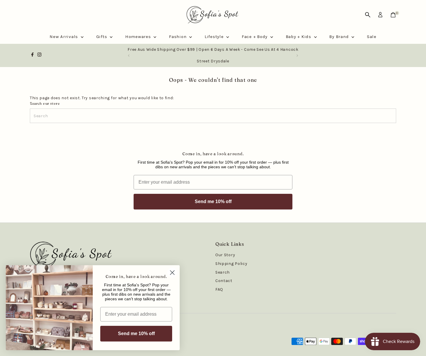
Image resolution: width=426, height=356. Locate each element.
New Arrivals (64, 36)
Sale (371, 36)
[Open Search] (367, 14)
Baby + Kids (299, 36)
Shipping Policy (231, 263)
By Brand (339, 36)
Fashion (178, 36)
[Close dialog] (172, 273)
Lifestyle (215, 36)
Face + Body (255, 36)
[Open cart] (393, 14)
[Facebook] (32, 55)
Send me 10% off (213, 201)
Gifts (102, 36)
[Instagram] (39, 55)
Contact (223, 280)
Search (222, 272)
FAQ (219, 289)
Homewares (138, 36)
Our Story (225, 254)
